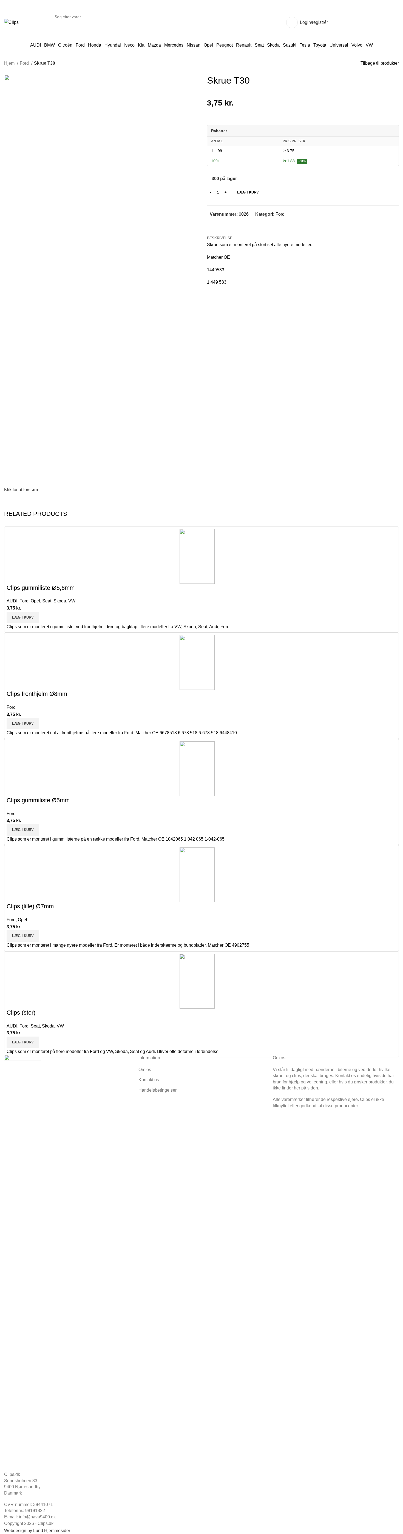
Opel (35, 601)
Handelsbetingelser (157, 1090)
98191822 (35, 1510)
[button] (23, 617)
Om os (144, 1069)
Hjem (10, 63)
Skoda (59, 601)
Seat (46, 601)
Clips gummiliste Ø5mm (38, 800)
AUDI (12, 601)
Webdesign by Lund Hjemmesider (37, 1530)
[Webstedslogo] (11, 22)
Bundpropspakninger (371, 22)
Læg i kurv (248, 192)
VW (71, 601)
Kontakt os (148, 1079)
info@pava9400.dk (37, 1517)
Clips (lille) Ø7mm (30, 906)
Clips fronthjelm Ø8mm (37, 693)
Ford (25, 63)
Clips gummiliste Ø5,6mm (41, 587)
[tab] (219, 238)
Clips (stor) (21, 1012)
